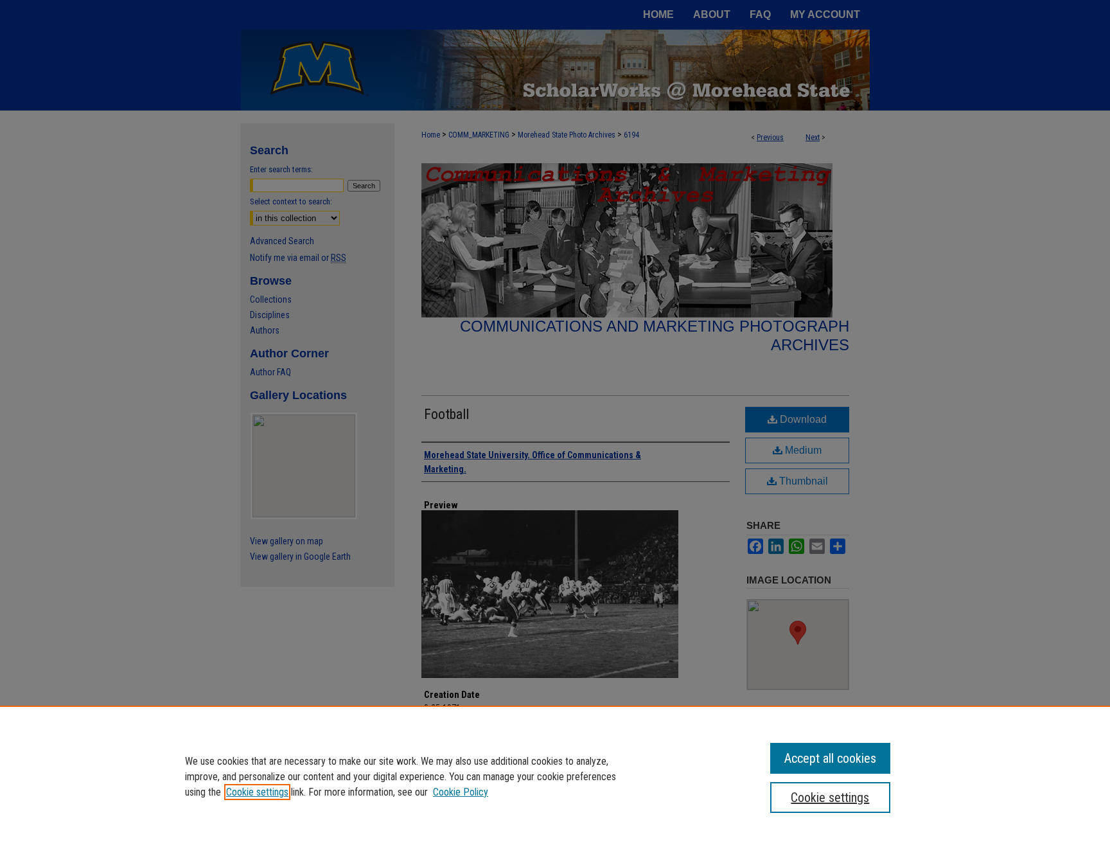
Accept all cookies (830, 758)
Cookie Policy (460, 792)
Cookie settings (257, 792)
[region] (555, 776)
